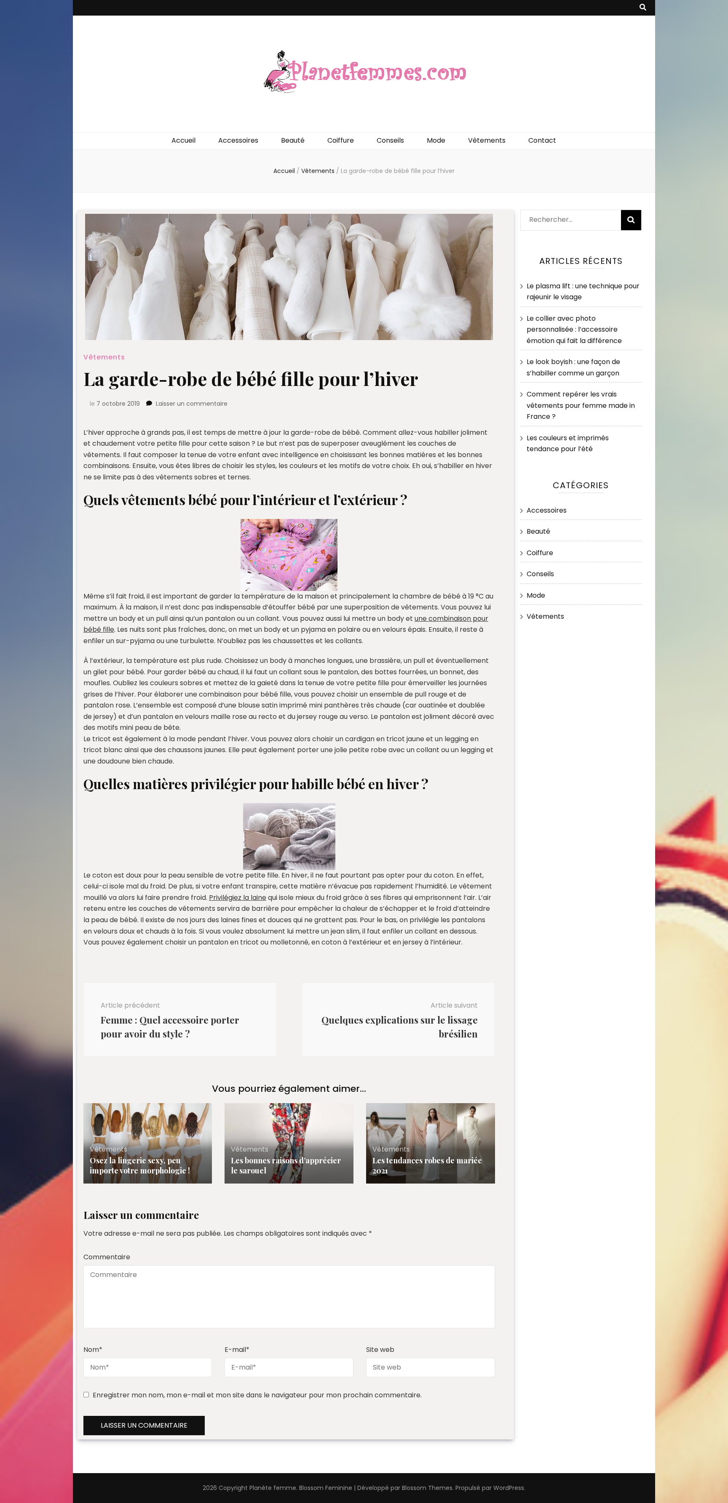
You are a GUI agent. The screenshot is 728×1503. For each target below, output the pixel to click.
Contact (542, 140)
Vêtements (487, 140)
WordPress (508, 1488)
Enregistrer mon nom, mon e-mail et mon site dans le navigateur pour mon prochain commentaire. (257, 1395)
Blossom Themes (427, 1488)
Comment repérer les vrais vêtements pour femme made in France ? (581, 405)
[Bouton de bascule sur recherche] (643, 7)
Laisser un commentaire (192, 403)
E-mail (237, 1349)
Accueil (183, 140)
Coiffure (340, 140)
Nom (92, 1349)
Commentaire (106, 1257)
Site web (380, 1349)
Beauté (293, 140)
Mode (436, 140)
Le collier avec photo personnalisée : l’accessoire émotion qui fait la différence (574, 330)
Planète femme (272, 1488)
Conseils (390, 140)
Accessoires (238, 140)
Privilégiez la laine (237, 897)
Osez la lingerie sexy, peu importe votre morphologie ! (140, 1165)
